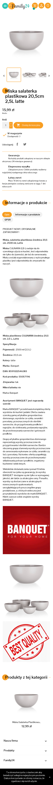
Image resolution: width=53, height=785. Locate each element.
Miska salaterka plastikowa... (26, 722)
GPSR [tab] (8, 219)
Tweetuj (25, 144)
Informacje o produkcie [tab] (27, 214)
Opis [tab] (7, 214)
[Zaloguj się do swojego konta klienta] (41, 6)
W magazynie (15, 133)
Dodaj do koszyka (28, 125)
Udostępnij (17, 144)
